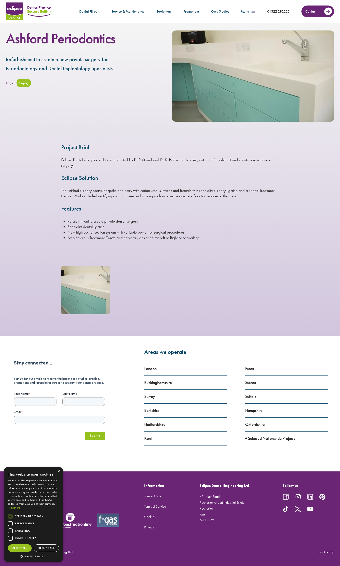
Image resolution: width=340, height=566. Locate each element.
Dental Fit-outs (89, 11)
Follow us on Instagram (298, 497)
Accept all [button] (19, 548)
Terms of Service (155, 506)
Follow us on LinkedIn (310, 497)
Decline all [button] (46, 548)
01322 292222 (278, 11)
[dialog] (33, 514)
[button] (33, 556)
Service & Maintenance (128, 11)
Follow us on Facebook (286, 497)
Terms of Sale (153, 496)
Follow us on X (298, 509)
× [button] (58, 471)
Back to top (326, 552)
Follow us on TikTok (286, 509)
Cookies (149, 516)
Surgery (24, 83)
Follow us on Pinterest (322, 497)
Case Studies (220, 11)
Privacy (149, 527)
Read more (14, 507)
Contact (310, 11)
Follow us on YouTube (310, 509)
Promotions (191, 11)
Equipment (164, 11)
